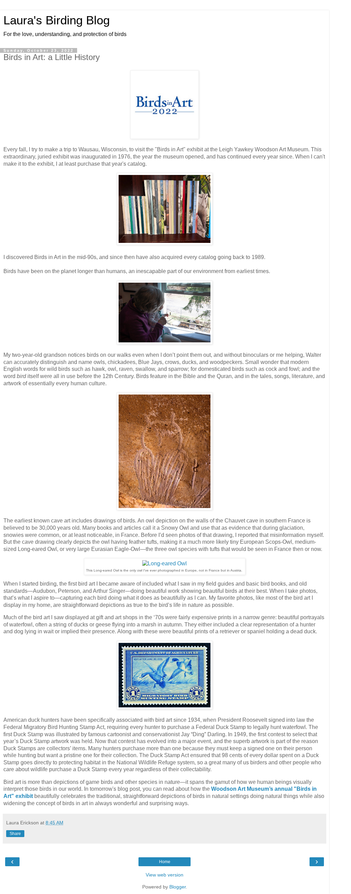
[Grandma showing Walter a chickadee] (165, 342)
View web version (164, 875)
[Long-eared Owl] (164, 563)
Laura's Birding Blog (56, 20)
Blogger (177, 887)
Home (164, 861)
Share (15, 833)
